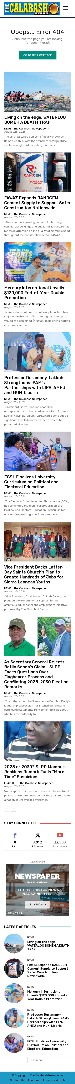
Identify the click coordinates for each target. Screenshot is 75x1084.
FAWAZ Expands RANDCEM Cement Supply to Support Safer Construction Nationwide (37, 202)
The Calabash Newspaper (30, 128)
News (7, 128)
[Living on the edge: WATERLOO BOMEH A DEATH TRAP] (37, 92)
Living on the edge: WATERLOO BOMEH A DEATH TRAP (35, 120)
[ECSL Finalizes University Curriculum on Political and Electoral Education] (37, 451)
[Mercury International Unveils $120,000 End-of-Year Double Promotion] (37, 262)
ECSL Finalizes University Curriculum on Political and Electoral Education (31, 481)
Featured (11, 783)
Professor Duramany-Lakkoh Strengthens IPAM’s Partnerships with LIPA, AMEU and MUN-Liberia (34, 385)
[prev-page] (6, 809)
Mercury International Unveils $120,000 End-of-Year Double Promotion (34, 292)
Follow (37, 833)
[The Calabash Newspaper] (32, 8)
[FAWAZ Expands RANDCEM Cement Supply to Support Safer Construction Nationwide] (37, 172)
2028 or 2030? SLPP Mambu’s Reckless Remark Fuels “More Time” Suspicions (35, 771)
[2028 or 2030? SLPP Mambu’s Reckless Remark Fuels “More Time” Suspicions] (37, 741)
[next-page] (13, 809)
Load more (36, 1060)
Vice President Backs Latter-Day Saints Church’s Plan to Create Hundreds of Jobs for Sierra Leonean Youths (34, 574)
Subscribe (60, 833)
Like (15, 833)
